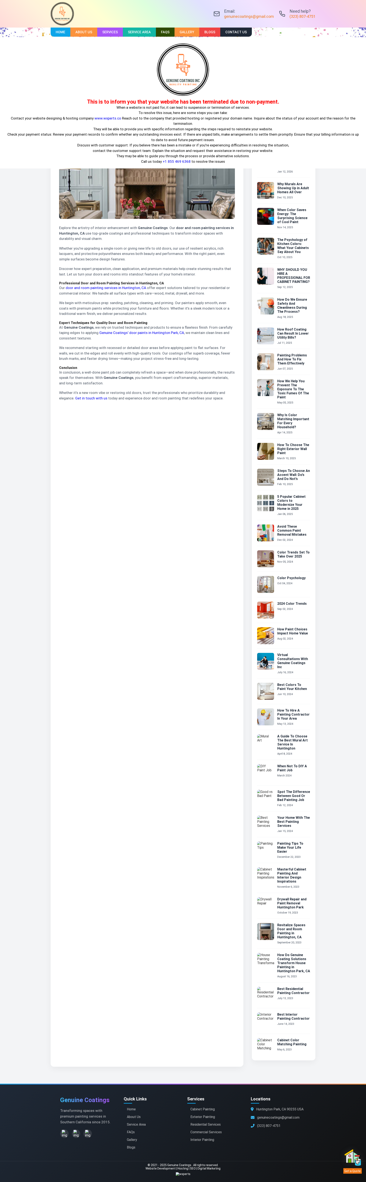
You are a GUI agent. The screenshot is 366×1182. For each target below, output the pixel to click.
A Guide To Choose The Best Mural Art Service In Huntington (292, 742)
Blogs (209, 32)
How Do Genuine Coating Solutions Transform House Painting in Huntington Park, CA (293, 963)
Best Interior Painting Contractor (293, 1016)
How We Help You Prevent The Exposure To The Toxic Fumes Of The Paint (293, 389)
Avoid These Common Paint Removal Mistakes (291, 530)
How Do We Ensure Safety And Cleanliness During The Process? (292, 306)
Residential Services (205, 1124)
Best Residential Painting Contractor (293, 991)
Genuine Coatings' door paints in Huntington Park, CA (141, 333)
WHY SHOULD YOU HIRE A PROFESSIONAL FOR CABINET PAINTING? (293, 276)
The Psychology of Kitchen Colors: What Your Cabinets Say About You (293, 246)
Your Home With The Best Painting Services (293, 822)
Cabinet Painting (202, 1109)
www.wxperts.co (107, 118)
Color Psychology (291, 578)
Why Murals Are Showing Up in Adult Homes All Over (293, 188)
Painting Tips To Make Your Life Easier (290, 847)
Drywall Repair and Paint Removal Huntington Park (291, 903)
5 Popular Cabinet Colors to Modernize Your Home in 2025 (291, 503)
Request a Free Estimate (77, 413)
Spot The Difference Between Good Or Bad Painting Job (293, 796)
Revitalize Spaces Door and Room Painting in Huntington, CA (291, 931)
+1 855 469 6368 (177, 161)
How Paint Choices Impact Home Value (292, 631)
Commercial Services (206, 1132)
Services (110, 32)
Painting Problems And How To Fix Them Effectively (292, 359)
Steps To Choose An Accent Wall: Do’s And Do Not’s (293, 475)
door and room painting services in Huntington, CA (106, 288)
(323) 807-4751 (302, 16)
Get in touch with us (91, 398)
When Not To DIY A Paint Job (292, 768)
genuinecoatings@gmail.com (249, 16)
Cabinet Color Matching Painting (291, 1042)
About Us (83, 32)
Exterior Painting (202, 1117)
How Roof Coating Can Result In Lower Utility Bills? (293, 333)
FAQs (165, 32)
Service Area (139, 32)
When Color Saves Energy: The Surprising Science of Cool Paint (292, 216)
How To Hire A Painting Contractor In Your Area (293, 714)
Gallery (187, 32)
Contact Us (236, 32)
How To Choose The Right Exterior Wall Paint (293, 449)
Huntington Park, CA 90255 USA (280, 1109)
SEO (193, 1168)
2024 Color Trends (292, 604)
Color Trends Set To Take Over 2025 (293, 554)
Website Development (161, 1168)
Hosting (182, 1168)
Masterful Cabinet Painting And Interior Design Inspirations (291, 875)
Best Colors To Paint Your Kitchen (292, 687)
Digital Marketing (209, 1168)
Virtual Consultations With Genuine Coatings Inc (292, 661)
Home (60, 32)
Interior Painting (202, 1140)
